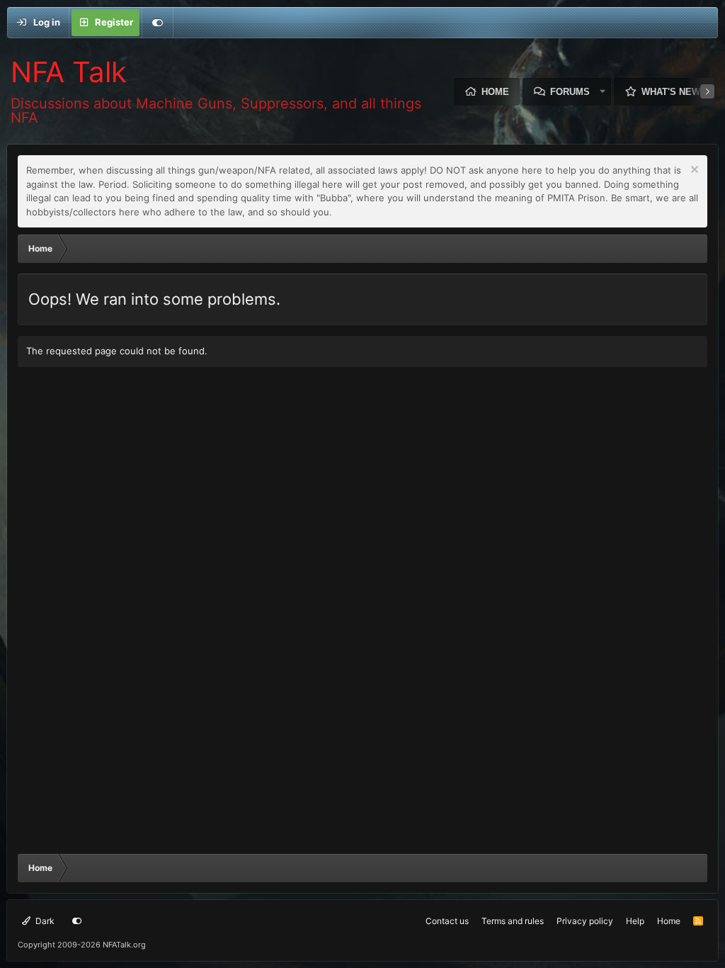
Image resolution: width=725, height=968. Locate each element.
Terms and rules (512, 921)
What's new (670, 91)
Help (635, 921)
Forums (570, 91)
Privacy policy (584, 921)
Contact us (447, 921)
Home (495, 91)
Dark (44, 921)
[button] (602, 92)
